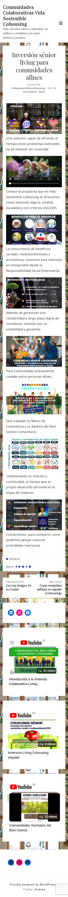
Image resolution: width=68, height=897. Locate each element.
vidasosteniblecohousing (28, 88)
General (15, 558)
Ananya (40, 889)
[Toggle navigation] (61, 23)
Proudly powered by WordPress (33, 884)
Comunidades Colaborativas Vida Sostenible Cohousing (24, 15)
